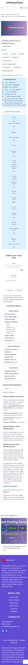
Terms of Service (14, 600)
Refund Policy (14, 603)
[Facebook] (21, 8)
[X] (24, 8)
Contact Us (14, 608)
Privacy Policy (14, 597)
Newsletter (14, 611)
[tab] (10, 290)
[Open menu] (2, 8)
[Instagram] (26, 8)
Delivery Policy (14, 606)
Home (3, 14)
